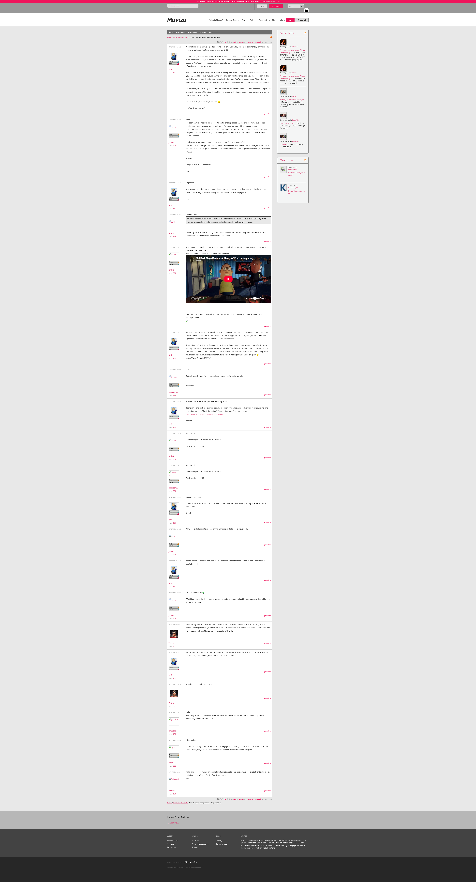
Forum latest (287, 33)
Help (281, 20)
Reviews (195, 847)
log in (235, 42)
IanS (170, 69)
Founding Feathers (288, 123)
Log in (262, 6)
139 (174, 73)
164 (174, 794)
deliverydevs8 (292, 169)
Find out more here (269, 1)
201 (174, 145)
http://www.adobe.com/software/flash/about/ (205, 414)
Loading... (174, 822)
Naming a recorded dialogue (292, 99)
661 (174, 395)
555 (174, 766)
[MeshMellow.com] (189, 862)
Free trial (302, 20)
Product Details (232, 20)
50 (174, 646)
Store (244, 20)
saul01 (294, 96)
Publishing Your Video (180, 37)
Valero (171, 643)
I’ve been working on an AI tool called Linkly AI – (292, 77)
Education (171, 847)
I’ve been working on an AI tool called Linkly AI (292, 51)
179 (174, 734)
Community (263, 20)
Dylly (171, 762)
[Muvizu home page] (176, 18)
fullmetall (173, 790)
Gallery (252, 20)
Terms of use (221, 844)
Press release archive (200, 844)
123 (174, 236)
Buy (290, 20)
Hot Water (284, 144)
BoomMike (295, 120)
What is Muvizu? (216, 20)
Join (276, 6)
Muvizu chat (287, 160)
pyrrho (171, 233)
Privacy (219, 840)
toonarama (173, 392)
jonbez (171, 142)
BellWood (295, 47)
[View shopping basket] (306, 10)
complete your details (254, 42)
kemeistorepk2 (293, 188)
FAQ (210, 32)
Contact (170, 844)
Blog (274, 20)
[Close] (279, 1)
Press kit (195, 840)
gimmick (172, 731)
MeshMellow (172, 840)
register (241, 42)
